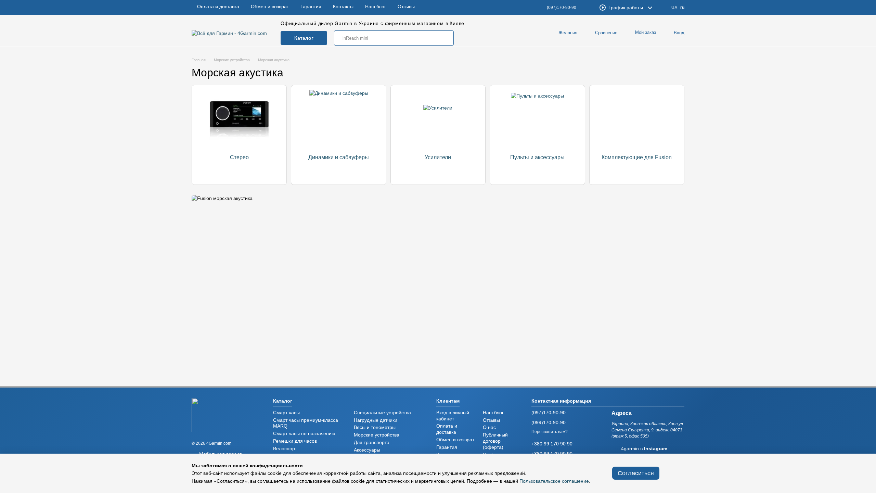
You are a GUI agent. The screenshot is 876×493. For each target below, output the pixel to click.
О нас (489, 427)
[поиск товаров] (446, 38)
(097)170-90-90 (561, 7)
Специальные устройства (382, 412)
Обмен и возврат (270, 7)
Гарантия (310, 7)
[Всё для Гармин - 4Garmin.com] (226, 414)
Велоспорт (285, 448)
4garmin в (644, 448)
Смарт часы (286, 412)
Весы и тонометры (375, 427)
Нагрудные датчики (375, 420)
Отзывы (406, 7)
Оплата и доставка (218, 7)
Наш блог (375, 7)
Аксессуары (367, 450)
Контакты (343, 7)
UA (674, 7)
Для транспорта (371, 442)
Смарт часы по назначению (304, 433)
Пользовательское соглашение (554, 481)
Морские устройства (376, 435)
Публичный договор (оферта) (495, 441)
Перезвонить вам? (549, 431)
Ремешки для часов (295, 441)
